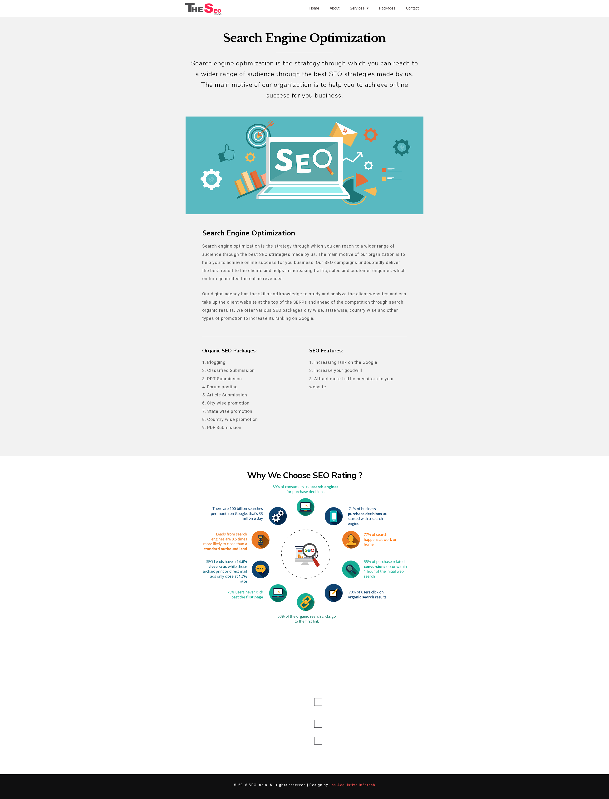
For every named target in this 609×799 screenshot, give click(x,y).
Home (314, 8)
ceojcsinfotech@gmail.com (336, 730)
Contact (412, 8)
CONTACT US (264, 737)
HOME (259, 701)
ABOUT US (262, 710)
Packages (387, 8)
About (334, 8)
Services (357, 8)
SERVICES (262, 719)
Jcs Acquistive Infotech (352, 785)
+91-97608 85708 (343, 740)
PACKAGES (262, 728)
